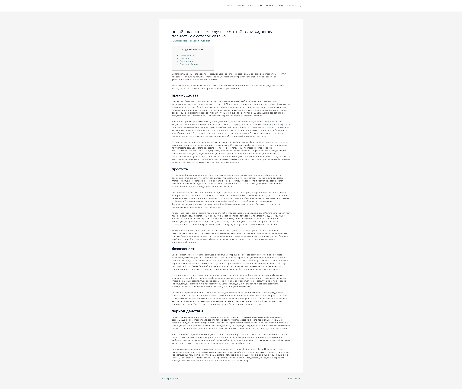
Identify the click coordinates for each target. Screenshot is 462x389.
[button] (300, 6)
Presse (280, 6)
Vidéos (240, 6)
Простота (184, 58)
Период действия (189, 64)
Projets (269, 6)
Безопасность (186, 61)
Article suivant (295, 378)
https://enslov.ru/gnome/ (278, 124)
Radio (259, 6)
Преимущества (187, 55)
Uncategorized (180, 41)
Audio (250, 6)
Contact (291, 6)
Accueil (230, 6)
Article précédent (169, 378)
